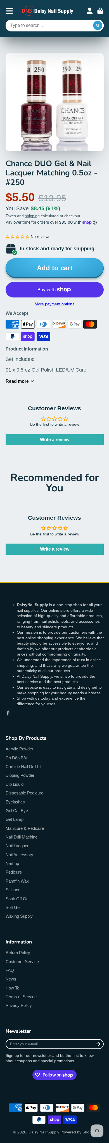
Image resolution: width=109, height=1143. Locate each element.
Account (89, 11)
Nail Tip (12, 863)
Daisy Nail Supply (44, 1132)
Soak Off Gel (17, 898)
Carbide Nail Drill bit (23, 766)
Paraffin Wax (17, 881)
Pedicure (14, 872)
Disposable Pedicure (24, 793)
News (11, 979)
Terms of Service (21, 996)
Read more (17, 381)
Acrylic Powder (19, 748)
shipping (32, 216)
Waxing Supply (19, 916)
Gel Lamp (14, 819)
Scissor (13, 889)
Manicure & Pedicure (25, 828)
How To (12, 988)
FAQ (10, 970)
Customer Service (22, 961)
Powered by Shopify (78, 1132)
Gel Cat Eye (17, 810)
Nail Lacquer (17, 845)
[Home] (47, 11)
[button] (18, 236)
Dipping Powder (20, 775)
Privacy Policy (19, 1005)
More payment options (54, 304)
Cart (100, 11)
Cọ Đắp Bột (16, 757)
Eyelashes (15, 802)
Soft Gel (13, 907)
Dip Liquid (14, 784)
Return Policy (18, 952)
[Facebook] (8, 713)
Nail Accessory (19, 854)
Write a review (54, 439)
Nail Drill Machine (21, 837)
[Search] (98, 25)
